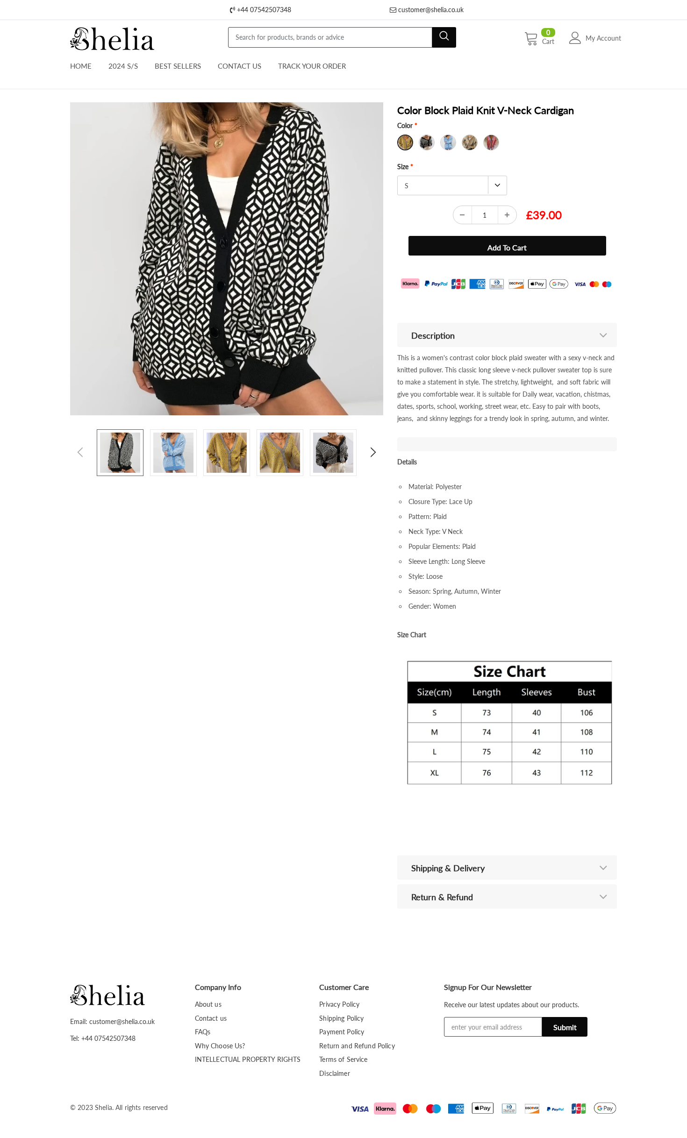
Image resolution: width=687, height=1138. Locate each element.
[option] (226, 258)
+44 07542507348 (263, 10)
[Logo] (112, 36)
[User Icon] (575, 38)
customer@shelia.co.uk (430, 10)
